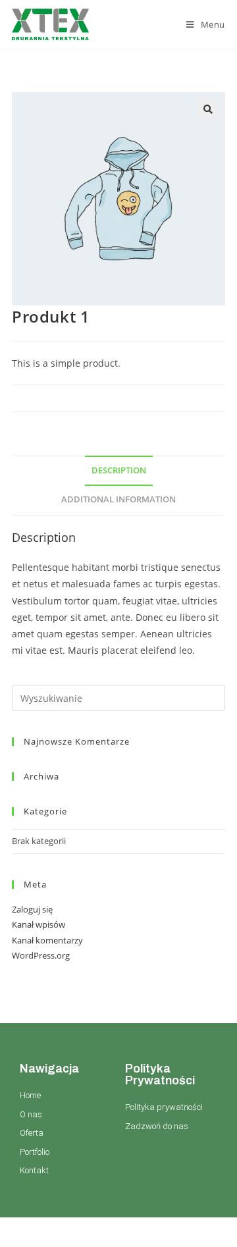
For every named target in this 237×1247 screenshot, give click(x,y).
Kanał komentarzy (47, 940)
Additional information (118, 499)
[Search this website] (118, 697)
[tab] (118, 471)
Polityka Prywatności (160, 1074)
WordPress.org (41, 955)
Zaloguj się (32, 909)
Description (119, 470)
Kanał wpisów (38, 924)
